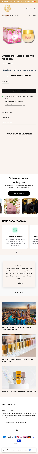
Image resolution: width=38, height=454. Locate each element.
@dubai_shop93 (19, 193)
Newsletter (7, 410)
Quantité (6, 82)
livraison (6, 117)
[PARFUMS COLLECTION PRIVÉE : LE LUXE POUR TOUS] (19, 345)
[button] (16, 252)
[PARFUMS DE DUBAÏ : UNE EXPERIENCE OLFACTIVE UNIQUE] (19, 313)
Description (7, 112)
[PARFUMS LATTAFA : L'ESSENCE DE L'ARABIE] (19, 377)
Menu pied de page (10, 399)
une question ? (8, 122)
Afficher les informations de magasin (15, 105)
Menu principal (9, 404)
